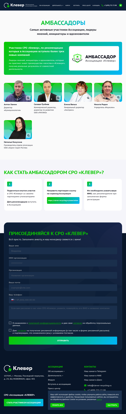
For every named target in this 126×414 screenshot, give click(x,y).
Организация (15, 270)
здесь (99, 399)
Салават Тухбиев (41, 104)
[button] (23, 402)
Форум (51, 380)
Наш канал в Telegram (95, 371)
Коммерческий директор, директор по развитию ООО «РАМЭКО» (45, 110)
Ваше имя (14, 245)
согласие (77, 323)
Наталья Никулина (13, 142)
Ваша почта (14, 282)
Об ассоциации (55, 371)
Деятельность (55, 375)
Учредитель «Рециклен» (104, 107)
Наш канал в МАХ (92, 375)
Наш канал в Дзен (93, 380)
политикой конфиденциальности (45, 323)
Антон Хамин (10, 104)
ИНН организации (18, 258)
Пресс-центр (54, 388)
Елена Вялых (70, 104)
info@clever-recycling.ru (99, 385)
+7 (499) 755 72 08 (110, 5)
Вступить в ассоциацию (59, 384)
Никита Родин (101, 104)
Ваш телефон (15, 294)
